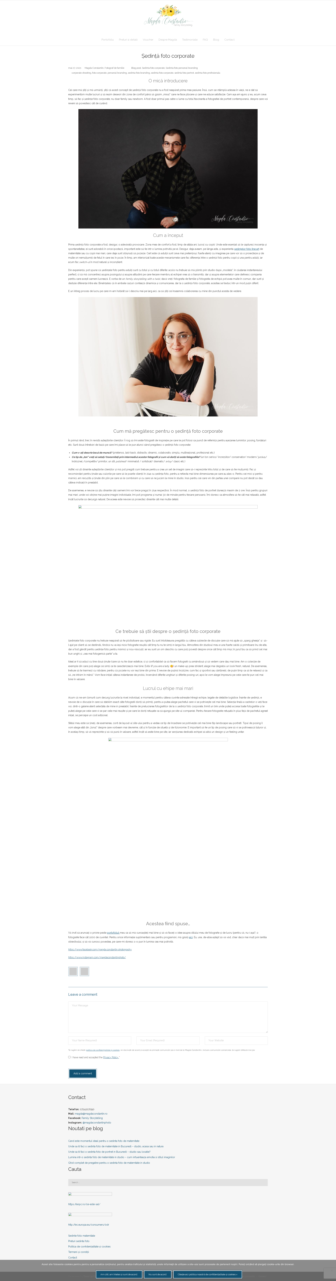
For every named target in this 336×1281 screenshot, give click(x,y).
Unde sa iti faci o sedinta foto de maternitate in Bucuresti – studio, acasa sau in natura (115, 1146)
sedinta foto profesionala (207, 73)
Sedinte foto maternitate (81, 1235)
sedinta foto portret (184, 73)
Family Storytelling (92, 1118)
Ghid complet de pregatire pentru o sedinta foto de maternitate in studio (109, 1162)
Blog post (136, 68)
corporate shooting (81, 73)
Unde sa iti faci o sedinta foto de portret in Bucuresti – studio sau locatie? (109, 1151)
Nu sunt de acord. (158, 1274)
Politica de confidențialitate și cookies (89, 1246)
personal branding (117, 73)
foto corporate (99, 73)
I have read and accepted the (96, 1057)
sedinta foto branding (139, 73)
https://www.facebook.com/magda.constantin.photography (100, 949)
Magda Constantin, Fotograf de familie (104, 68)
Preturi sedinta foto (78, 1241)
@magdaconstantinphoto (97, 1122)
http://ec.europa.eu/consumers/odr (88, 1224)
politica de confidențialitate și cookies (103, 1050)
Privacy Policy (111, 1057)
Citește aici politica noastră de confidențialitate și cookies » (207, 1274)
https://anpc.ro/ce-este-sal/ (84, 1204)
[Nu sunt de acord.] (331, 1270)
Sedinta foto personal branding (182, 68)
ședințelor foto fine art (246, 249)
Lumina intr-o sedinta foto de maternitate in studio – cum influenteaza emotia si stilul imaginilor (121, 1157)
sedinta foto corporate (162, 73)
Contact (72, 1257)
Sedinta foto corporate (153, 68)
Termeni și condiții (78, 1252)
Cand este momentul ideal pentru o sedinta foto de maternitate (103, 1141)
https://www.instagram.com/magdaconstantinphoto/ (97, 957)
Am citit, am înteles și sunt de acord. (119, 1274)
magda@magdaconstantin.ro (91, 1113)
